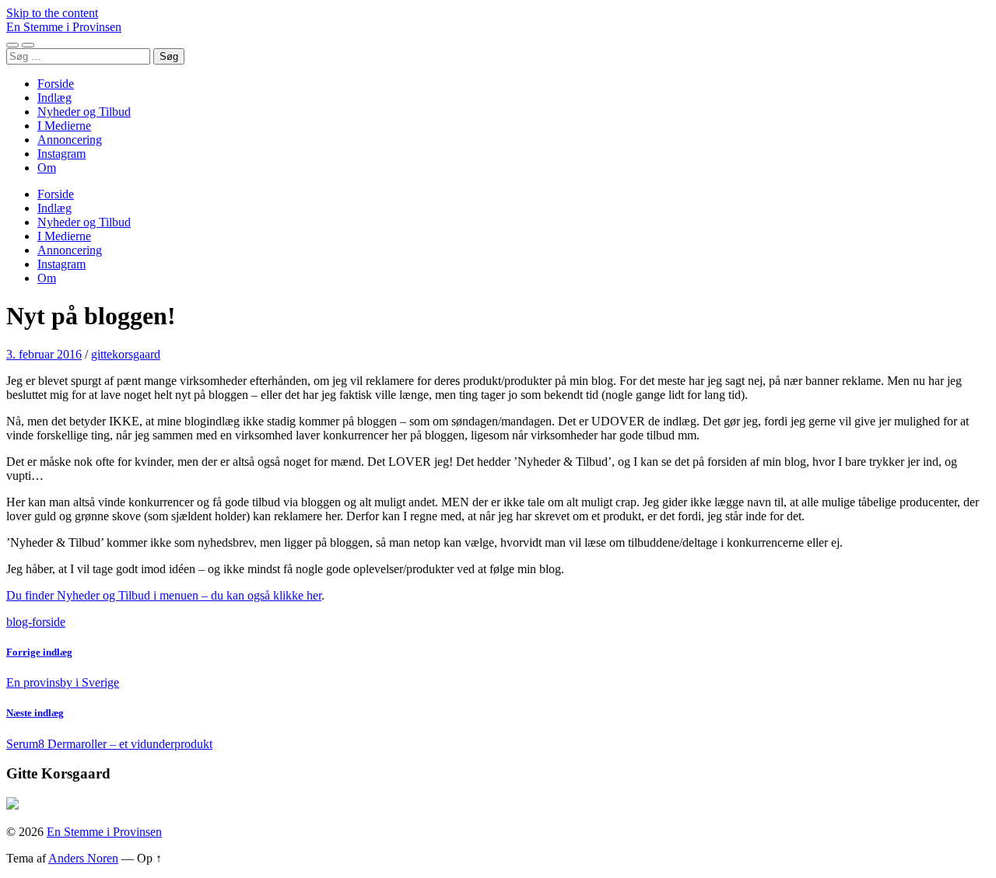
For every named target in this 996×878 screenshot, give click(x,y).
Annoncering (69, 139)
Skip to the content (52, 12)
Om (46, 167)
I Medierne (64, 125)
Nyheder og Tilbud (84, 111)
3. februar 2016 (44, 354)
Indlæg (54, 97)
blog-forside (35, 621)
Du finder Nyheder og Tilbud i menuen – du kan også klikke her (163, 595)
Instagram (61, 153)
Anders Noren (83, 858)
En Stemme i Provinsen (63, 26)
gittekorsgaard (125, 354)
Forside (55, 83)
